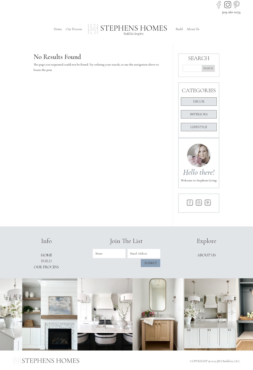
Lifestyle (198, 127)
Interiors (199, 114)
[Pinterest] (236, 4)
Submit (150, 263)
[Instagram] (227, 4)
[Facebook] (219, 4)
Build (179, 29)
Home (58, 29)
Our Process (74, 29)
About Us (193, 29)
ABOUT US (206, 255)
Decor (198, 101)
